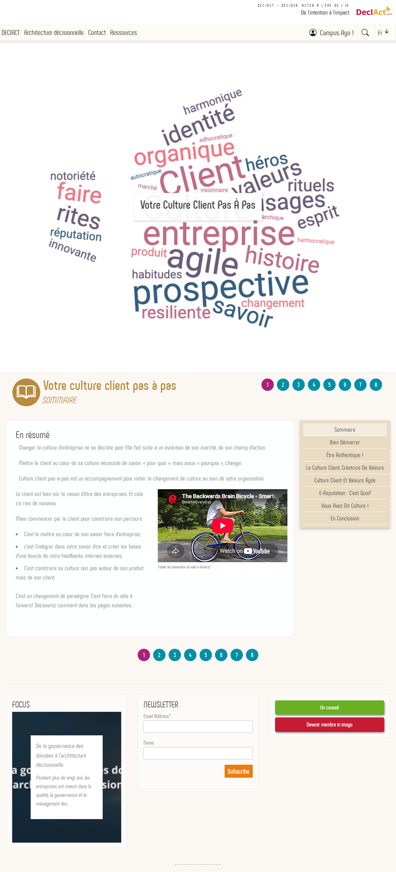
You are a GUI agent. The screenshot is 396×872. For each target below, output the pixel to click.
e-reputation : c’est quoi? (345, 493)
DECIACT (11, 32)
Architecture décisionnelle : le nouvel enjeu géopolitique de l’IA (65, 751)
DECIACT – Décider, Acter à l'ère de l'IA (303, 5)
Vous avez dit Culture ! (345, 505)
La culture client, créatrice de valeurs (345, 467)
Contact (97, 32)
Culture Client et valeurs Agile (345, 480)
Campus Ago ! (337, 32)
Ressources (123, 32)
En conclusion (345, 518)
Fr (380, 33)
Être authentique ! (345, 455)
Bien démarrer (345, 442)
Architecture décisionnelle (54, 32)
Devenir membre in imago (329, 724)
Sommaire (344, 429)
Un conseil (329, 707)
